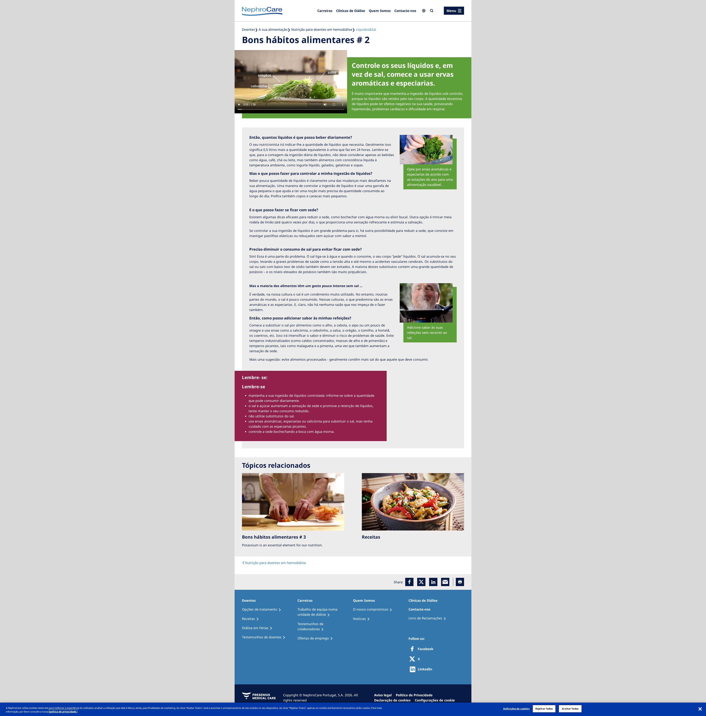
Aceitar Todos (570, 708)
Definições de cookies (516, 708)
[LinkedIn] (433, 582)
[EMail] (445, 582)
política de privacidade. (63, 711)
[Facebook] (409, 582)
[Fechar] (700, 709)
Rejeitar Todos (544, 708)
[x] (421, 582)
